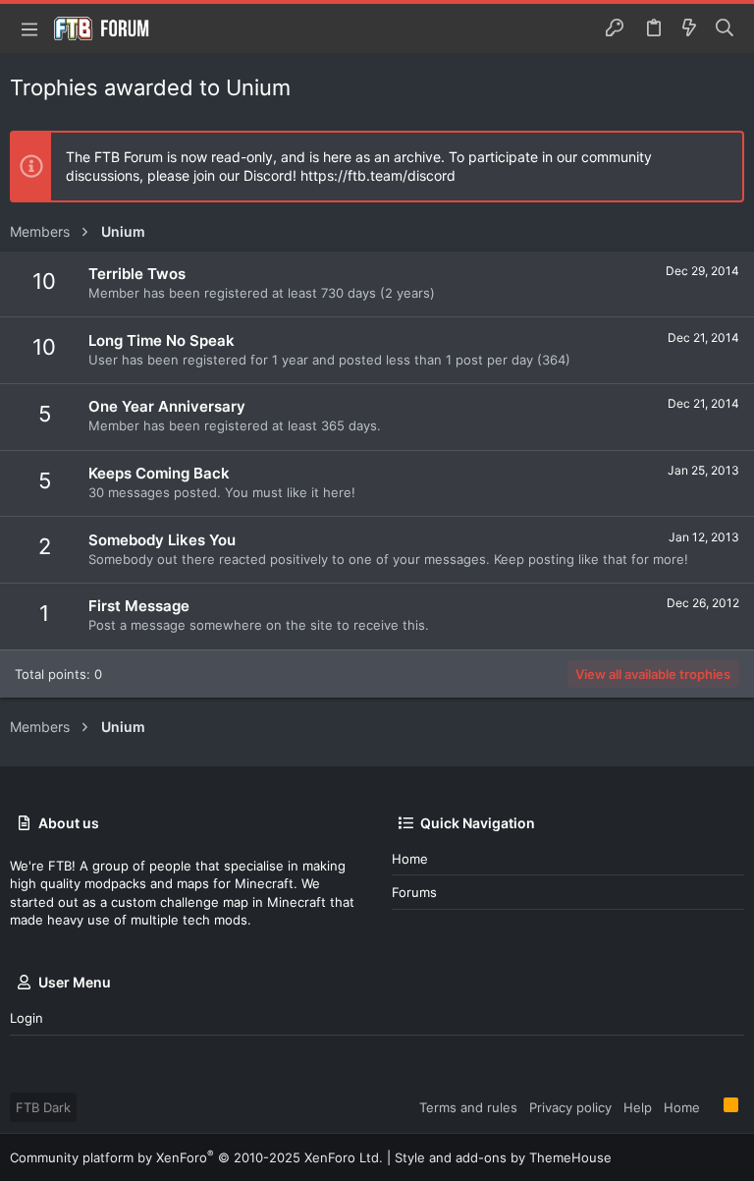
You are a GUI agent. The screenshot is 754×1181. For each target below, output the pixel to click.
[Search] (725, 28)
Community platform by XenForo (196, 1157)
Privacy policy (570, 1107)
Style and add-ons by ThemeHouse (503, 1157)
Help (637, 1107)
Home (410, 859)
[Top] (712, 1106)
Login (26, 1018)
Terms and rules (468, 1107)
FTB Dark (43, 1107)
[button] (29, 28)
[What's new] (689, 28)
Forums (414, 892)
